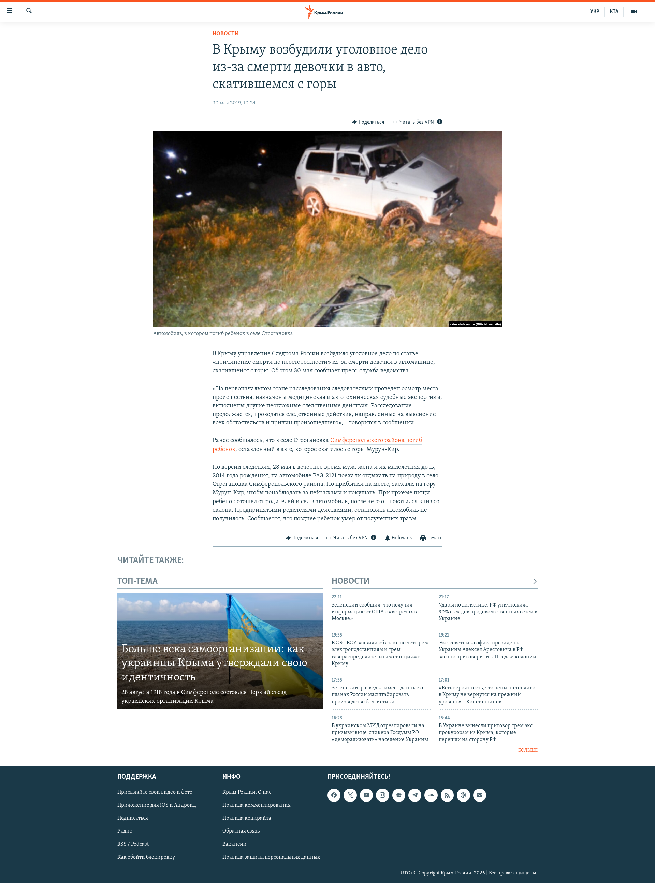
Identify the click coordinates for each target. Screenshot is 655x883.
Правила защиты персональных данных (271, 857)
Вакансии (234, 844)
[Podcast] (463, 795)
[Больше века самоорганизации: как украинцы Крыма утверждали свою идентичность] (220, 651)
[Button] (368, 122)
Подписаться (132, 818)
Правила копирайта (246, 818)
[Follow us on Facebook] (334, 795)
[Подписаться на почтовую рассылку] (479, 795)
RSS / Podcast (133, 844)
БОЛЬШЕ (528, 750)
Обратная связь (241, 831)
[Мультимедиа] (634, 11)
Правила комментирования (256, 805)
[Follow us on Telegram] (414, 795)
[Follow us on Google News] (398, 795)
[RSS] (447, 795)
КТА (614, 11)
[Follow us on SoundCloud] (430, 795)
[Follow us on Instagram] (382, 795)
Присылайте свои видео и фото (154, 792)
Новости (226, 34)
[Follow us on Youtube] (366, 795)
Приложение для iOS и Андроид (156, 805)
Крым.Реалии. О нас (246, 792)
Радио (124, 831)
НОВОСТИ (351, 581)
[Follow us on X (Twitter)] (350, 795)
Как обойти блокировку (146, 857)
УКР (594, 11)
